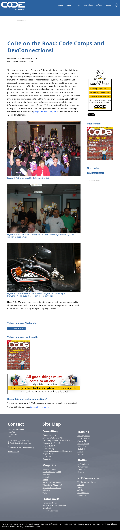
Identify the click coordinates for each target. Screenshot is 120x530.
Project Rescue (48, 454)
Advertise (46, 490)
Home (60, 5)
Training (108, 5)
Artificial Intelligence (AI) (52, 438)
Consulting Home (50, 435)
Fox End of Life (83, 492)
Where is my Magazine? (52, 485)
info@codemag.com (23, 443)
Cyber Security (48, 448)
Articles (80, 490)
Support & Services (50, 511)
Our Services (82, 467)
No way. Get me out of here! (28, 526)
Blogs (79, 5)
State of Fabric (83, 443)
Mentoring (81, 454)
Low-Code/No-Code (50, 446)
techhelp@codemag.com (40, 407)
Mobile (45, 479)
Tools (79, 487)
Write (45, 493)
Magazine (70, 5)
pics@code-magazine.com (44, 111)
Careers (80, 472)
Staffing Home (83, 464)
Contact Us (47, 459)
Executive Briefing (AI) (51, 443)
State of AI (81, 441)
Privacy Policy (13, 451)
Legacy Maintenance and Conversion (57, 451)
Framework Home (50, 503)
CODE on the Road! (95, 173)
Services (80, 484)
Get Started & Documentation (54, 505)
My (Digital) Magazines (52, 482)
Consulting (88, 5)
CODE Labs (47, 456)
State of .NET (82, 446)
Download (47, 508)
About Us (81, 469)
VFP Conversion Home (86, 482)
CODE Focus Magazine (52, 471)
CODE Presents (83, 438)
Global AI (81, 449)
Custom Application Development (56, 440)
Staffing (99, 5)
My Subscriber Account (52, 487)
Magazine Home (49, 469)
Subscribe (46, 477)
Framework (51, 499)
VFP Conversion (88, 478)
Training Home (83, 435)
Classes (80, 451)
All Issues (46, 474)
